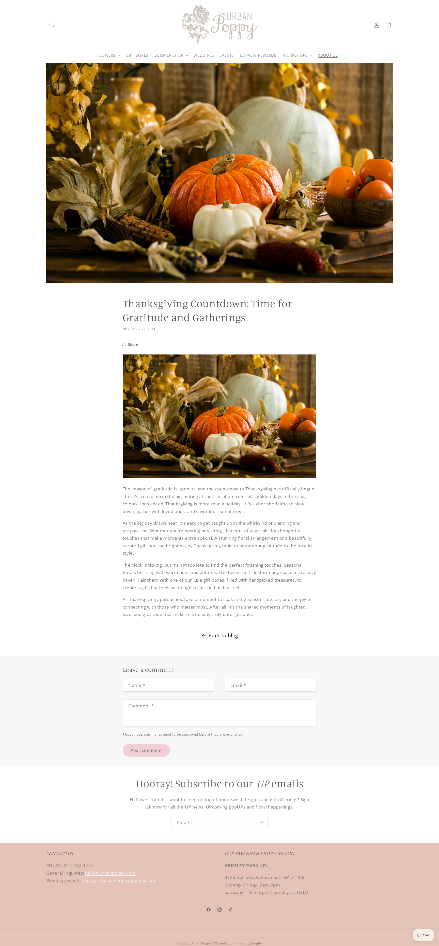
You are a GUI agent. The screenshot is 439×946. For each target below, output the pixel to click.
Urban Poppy (201, 943)
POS (215, 943)
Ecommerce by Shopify (244, 943)
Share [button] (133, 344)
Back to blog (223, 635)
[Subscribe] (261, 822)
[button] (52, 25)
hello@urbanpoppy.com (110, 873)
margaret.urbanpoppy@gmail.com (119, 880)
